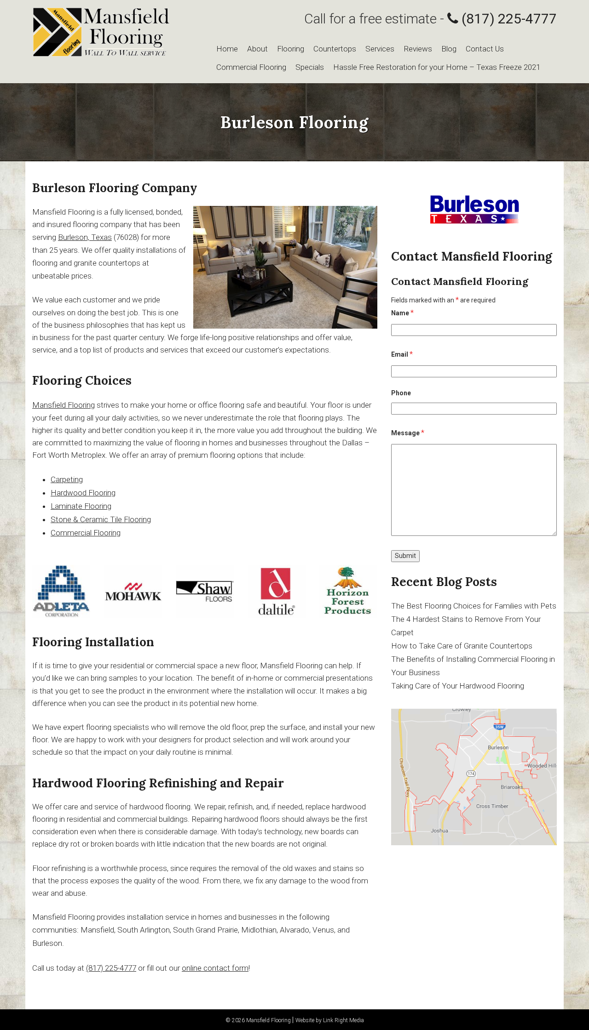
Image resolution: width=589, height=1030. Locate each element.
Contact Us (485, 48)
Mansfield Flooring (63, 405)
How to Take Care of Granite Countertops (461, 645)
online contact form (215, 968)
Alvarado (294, 929)
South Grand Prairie (205, 929)
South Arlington (143, 929)
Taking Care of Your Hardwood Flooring (457, 685)
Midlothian (259, 929)
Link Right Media (343, 1020)
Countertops (334, 48)
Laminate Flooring (81, 506)
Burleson (47, 943)
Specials (309, 67)
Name (402, 312)
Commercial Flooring (251, 67)
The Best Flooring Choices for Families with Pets (473, 605)
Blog (448, 48)
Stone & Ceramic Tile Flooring (101, 519)
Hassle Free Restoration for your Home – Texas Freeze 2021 (436, 67)
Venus (323, 929)
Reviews (418, 48)
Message (407, 432)
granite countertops (107, 262)
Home (227, 48)
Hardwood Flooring (83, 492)
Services (379, 48)
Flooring (290, 48)
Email (402, 354)
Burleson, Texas (85, 237)
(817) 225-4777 (507, 19)
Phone (401, 393)
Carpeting (67, 479)
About (257, 48)
